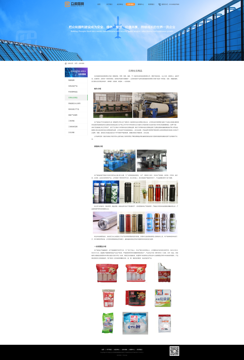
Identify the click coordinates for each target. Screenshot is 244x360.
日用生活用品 (72, 97)
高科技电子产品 (73, 109)
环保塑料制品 (72, 92)
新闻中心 (141, 4)
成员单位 (120, 4)
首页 (98, 4)
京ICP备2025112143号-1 (137, 352)
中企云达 (125, 355)
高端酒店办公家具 (74, 103)
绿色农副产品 (72, 86)
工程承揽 (71, 121)
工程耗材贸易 (72, 126)
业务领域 (130, 4)
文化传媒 (71, 132)
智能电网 (71, 80)
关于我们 (109, 4)
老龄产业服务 (72, 115)
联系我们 (151, 4)
